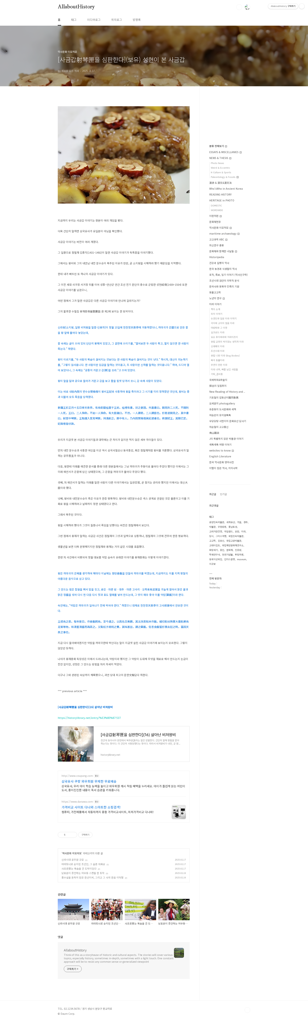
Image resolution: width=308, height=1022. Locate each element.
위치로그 (116, 19)
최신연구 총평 (216, 245)
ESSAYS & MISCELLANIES (224, 152)
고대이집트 (214, 545)
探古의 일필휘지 (218, 385)
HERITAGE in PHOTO (221, 200)
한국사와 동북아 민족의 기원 (224, 286)
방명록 (137, 19)
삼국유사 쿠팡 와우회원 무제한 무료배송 (89, 781)
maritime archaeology (223, 233)
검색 (239, 7)
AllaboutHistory (76, 6)
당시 (211, 536)
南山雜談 (214, 433)
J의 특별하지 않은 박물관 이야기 (226, 438)
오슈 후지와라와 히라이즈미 (224, 337)
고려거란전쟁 (215, 531)
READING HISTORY (220, 194)
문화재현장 (215, 222)
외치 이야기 (216, 313)
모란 (237, 531)
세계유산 (230, 522)
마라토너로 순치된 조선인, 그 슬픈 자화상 (83, 864)
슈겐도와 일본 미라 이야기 (224, 318)
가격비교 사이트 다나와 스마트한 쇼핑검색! (91, 807)
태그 (73, 19)
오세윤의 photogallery (222, 403)
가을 (239, 522)
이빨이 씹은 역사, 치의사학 (223, 468)
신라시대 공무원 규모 (72, 859)
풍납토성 (233, 526)
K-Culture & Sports (221, 172)
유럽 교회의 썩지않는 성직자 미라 (227, 341)
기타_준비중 (217, 374)
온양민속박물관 (216, 522)
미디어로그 (94, 19)
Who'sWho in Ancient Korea (226, 188)
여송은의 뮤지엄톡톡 (220, 415)
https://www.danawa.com (77, 801)
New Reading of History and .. (227, 391)
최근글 (212, 494)
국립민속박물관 (236, 536)
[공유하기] (68, 835)
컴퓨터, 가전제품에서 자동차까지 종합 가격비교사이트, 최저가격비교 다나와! (107, 812)
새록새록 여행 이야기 (220, 444)
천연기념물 (227, 554)
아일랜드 (228, 531)
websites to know (220, 450)
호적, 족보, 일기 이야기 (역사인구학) (228, 274)
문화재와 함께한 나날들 (222, 251)
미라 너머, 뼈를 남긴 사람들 (224, 369)
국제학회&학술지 (218, 380)
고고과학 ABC (217, 239)
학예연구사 (214, 554)
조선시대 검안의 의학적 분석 (224, 280)
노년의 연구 (215, 298)
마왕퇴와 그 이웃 (219, 327)
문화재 (229, 550)
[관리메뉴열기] (301, 6)
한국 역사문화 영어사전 (221, 462)
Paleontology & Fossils (223, 177)
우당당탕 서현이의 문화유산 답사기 (227, 421)
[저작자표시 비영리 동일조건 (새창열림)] (97, 834)
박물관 (212, 526)
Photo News (217, 163)
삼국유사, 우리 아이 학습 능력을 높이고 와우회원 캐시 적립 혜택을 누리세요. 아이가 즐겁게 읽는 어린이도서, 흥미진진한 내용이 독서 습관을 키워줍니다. (123, 788)
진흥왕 (238, 550)
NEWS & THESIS (219, 158)
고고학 (212, 540)
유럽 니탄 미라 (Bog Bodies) (225, 355)
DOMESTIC (216, 205)
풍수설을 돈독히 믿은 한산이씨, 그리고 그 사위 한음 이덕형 (92, 877)
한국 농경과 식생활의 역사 (223, 269)
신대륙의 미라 (217, 346)
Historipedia (216, 257)
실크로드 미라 (217, 332)
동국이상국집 (215, 559)
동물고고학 (215, 292)
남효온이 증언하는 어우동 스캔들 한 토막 (82, 873)
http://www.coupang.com (77, 775)
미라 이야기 (215, 304)
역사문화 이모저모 (71, 853)
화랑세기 (213, 550)
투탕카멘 (239, 554)
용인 (222, 550)
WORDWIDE (217, 210)
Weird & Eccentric (220, 167)
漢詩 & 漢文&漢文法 (220, 182)
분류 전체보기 (217, 146)
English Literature (220, 456)
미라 (243, 531)
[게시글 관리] (73, 835)
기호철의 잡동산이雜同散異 (223, 397)
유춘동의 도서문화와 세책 (222, 409)
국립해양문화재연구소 (232, 545)
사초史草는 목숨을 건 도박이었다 (78, 868)
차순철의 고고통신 (219, 427)
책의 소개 (215, 309)
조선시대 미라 (217, 351)
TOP (247, 1010)
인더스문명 (229, 559)
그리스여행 (221, 536)
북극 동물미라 (217, 360)
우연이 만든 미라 (219, 364)
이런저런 (214, 216)
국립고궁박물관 (233, 540)
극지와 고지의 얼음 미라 (222, 323)
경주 (245, 522)
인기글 (223, 494)
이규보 (212, 564)
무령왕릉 (222, 526)
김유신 (221, 540)
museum (241, 559)
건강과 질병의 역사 (219, 263)
